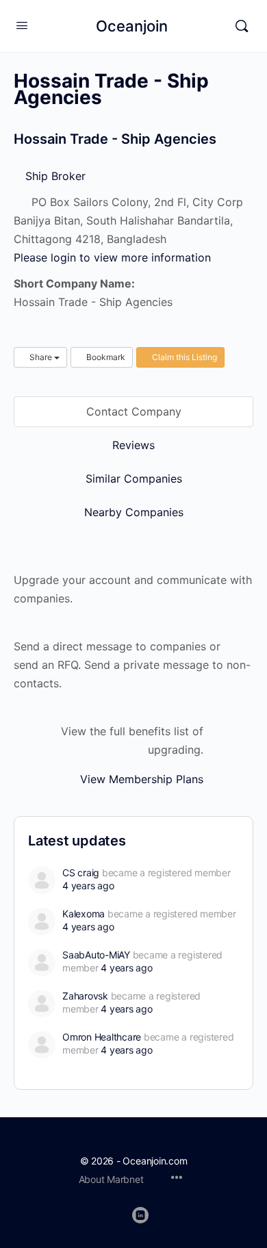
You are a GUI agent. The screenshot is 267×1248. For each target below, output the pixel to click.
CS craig (80, 872)
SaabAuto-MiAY (96, 954)
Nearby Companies (133, 512)
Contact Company (133, 411)
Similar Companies (134, 478)
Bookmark (104, 357)
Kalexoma (83, 913)
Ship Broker (54, 176)
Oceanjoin (132, 26)
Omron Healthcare (101, 1037)
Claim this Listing (183, 357)
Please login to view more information (112, 257)
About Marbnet (111, 1179)
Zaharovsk (85, 996)
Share (40, 357)
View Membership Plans (141, 779)
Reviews (133, 445)
